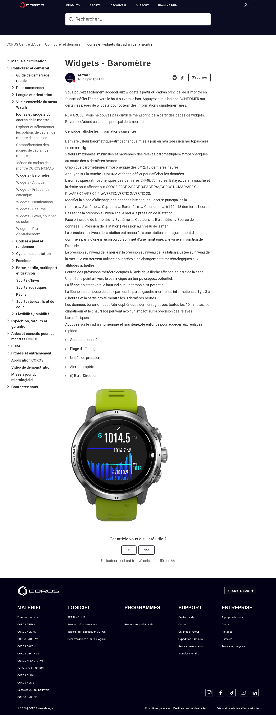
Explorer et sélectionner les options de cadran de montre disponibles (35, 132)
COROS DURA (25, 675)
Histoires (227, 631)
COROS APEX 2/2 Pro (30, 660)
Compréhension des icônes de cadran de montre (32, 150)
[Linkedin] (255, 693)
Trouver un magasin (233, 646)
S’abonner (199, 77)
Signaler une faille (188, 653)
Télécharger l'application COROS (86, 631)
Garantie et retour (188, 631)
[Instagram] (209, 693)
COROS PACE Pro (27, 639)
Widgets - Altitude (30, 182)
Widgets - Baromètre (32, 175)
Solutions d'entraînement (82, 624)
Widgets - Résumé (31, 209)
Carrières (227, 639)
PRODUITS (73, 5)
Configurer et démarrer (63, 44)
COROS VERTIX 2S (28, 653)
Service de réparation (190, 646)
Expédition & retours (190, 639)
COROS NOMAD (26, 631)
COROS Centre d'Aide (23, 44)
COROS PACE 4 (26, 646)
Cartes (182, 624)
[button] (32, 61)
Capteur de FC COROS (30, 668)
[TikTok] (232, 693)
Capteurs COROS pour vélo (33, 689)
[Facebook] (220, 693)
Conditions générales (157, 708)
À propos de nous (232, 617)
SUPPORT (142, 5)
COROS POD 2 (25, 682)
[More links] (253, 4)
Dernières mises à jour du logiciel (86, 639)
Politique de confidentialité (189, 708)
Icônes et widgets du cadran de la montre (119, 44)
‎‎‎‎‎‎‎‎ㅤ (210, 708)
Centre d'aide (186, 617)
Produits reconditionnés (138, 624)
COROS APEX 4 (26, 624)
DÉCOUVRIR (118, 5)
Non (146, 550)
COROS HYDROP (27, 697)
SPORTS (95, 5)
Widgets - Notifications (34, 202)
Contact (226, 624)
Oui (128, 550)
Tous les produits (27, 617)
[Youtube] (243, 693)
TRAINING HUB (167, 5)
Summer (84, 75)
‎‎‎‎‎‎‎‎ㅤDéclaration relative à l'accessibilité (238, 708)
